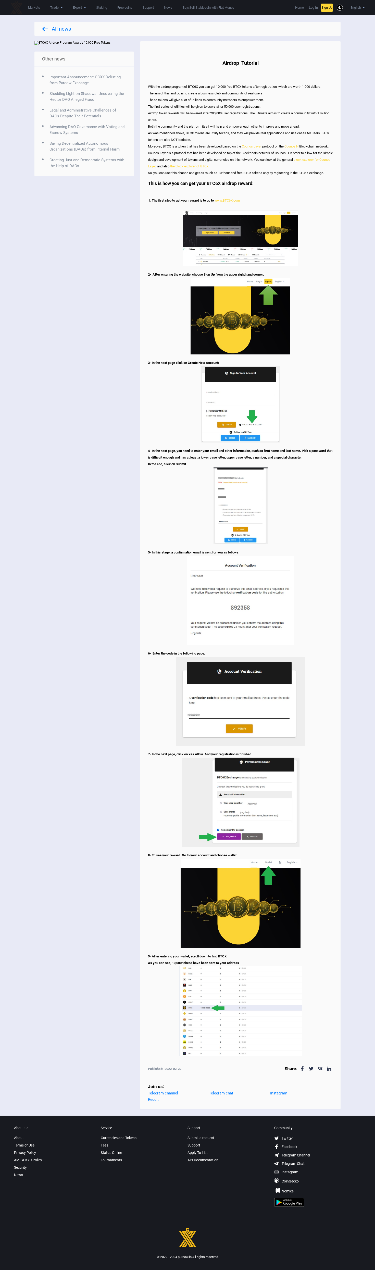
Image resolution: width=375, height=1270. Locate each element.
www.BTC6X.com (227, 200)
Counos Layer (251, 146)
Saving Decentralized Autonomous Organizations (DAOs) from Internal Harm (84, 146)
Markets (34, 7)
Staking (101, 7)
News (168, 7)
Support (148, 7)
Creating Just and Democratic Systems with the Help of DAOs (86, 163)
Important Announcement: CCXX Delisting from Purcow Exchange (85, 80)
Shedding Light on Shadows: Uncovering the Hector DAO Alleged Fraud (86, 96)
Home (299, 7)
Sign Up (326, 7)
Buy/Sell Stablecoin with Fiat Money (208, 7)
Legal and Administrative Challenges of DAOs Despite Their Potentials (82, 113)
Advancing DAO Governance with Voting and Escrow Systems (86, 130)
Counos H (291, 146)
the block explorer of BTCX (189, 166)
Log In (313, 7)
